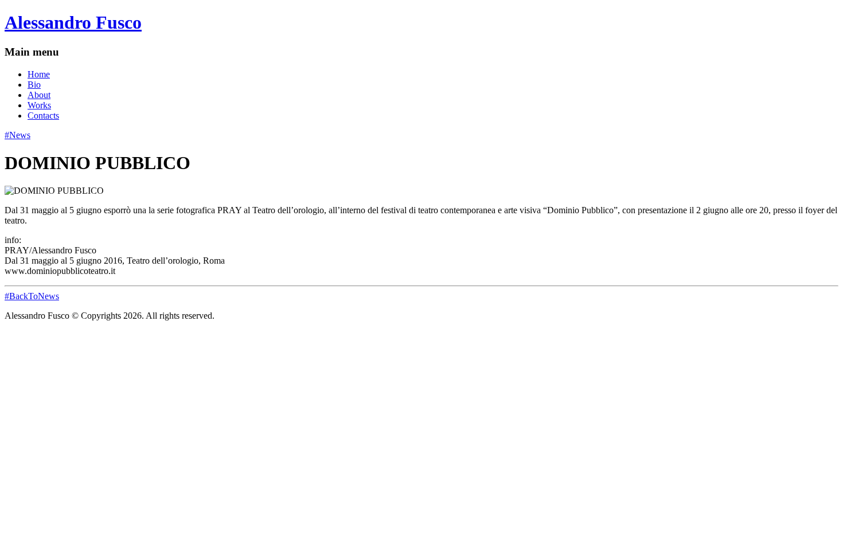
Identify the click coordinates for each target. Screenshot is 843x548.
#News (17, 135)
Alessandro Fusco (73, 22)
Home (39, 74)
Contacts (43, 115)
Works (39, 105)
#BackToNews (32, 296)
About (39, 95)
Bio (34, 84)
